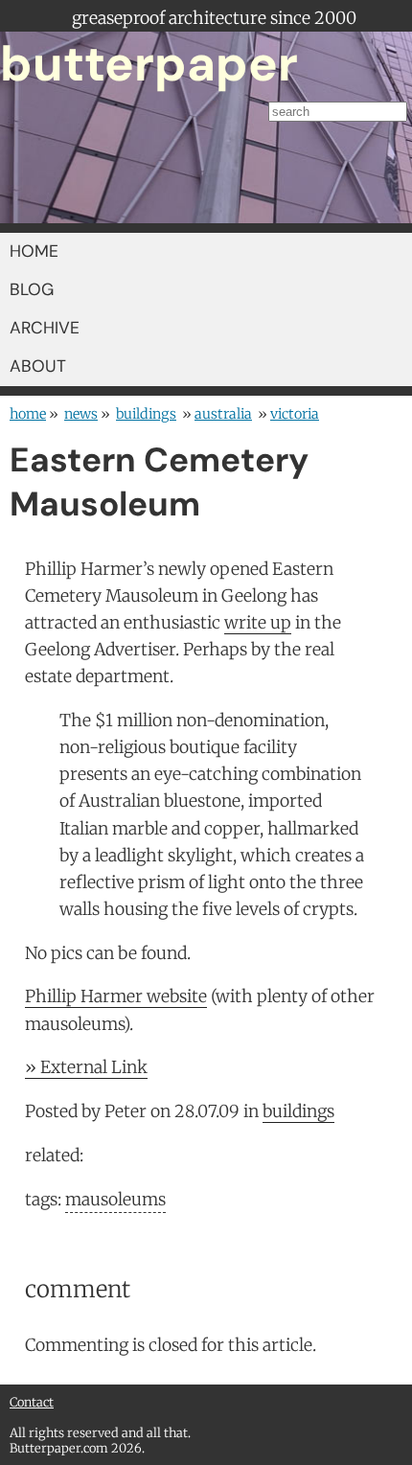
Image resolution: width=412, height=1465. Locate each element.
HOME (34, 251)
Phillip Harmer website (116, 996)
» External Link (86, 1067)
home (28, 414)
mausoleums (115, 1199)
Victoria (294, 414)
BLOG (32, 289)
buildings (146, 414)
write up (257, 622)
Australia (223, 414)
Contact (32, 1401)
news (81, 414)
